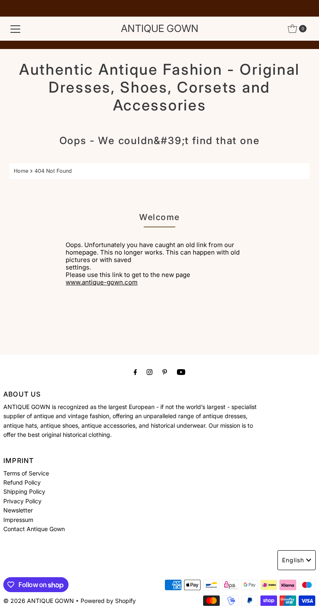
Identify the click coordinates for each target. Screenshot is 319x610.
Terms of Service (26, 473)
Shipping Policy (24, 491)
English (293, 559)
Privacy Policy (22, 501)
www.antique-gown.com (101, 282)
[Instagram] (149, 371)
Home (21, 171)
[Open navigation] (15, 29)
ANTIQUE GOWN (160, 28)
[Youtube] (181, 371)
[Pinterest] (164, 371)
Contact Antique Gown (34, 528)
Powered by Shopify (108, 600)
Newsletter (18, 510)
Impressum (18, 519)
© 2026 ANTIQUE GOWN (38, 600)
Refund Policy (22, 482)
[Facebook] (135, 371)
